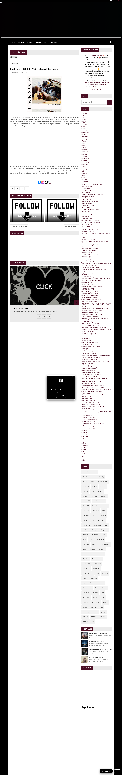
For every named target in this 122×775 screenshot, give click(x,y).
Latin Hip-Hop (100, 539)
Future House (86, 525)
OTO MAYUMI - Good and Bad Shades (91, 222)
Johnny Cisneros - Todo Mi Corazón (91, 299)
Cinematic (103, 496)
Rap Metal (105, 573)
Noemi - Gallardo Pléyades (88, 368)
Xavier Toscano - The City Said (89, 201)
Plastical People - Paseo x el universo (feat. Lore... (95, 308)
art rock (85, 607)
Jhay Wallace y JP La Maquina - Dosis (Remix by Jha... (96, 278)
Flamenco (85, 520)
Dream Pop (86, 515)
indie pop (85, 616)
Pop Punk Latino (96, 559)
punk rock (85, 621)
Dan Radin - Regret (86, 252)
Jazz (84, 539)
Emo (94, 515)
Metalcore (92, 549)
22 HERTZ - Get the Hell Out (88, 250)
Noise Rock (86, 554)
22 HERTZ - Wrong (86, 275)
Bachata (85, 491)
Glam (105, 525)
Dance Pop (95, 506)
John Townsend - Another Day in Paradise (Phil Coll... (96, 303)
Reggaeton (94, 578)
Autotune (102, 486)
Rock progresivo (87, 588)
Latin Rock (86, 544)
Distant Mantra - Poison (88, 284)
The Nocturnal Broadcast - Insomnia (91, 209)
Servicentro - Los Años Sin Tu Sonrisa (91, 286)
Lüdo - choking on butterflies (89, 353)
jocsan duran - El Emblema (88, 262)
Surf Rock (95, 597)
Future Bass (101, 520)
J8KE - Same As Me (86, 397)
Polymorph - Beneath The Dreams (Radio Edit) (94, 378)
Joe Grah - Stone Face (87, 215)
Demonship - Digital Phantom (89, 312)
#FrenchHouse (93, 85)
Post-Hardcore (87, 563)
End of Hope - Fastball (87, 205)
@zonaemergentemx (95, 55)
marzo (84, 125)
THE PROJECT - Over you (88, 277)
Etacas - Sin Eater (86, 237)
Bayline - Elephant (86, 192)
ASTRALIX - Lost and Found (89, 228)
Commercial (86, 501)
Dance (102, 501)
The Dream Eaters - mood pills (89, 376)
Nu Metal (95, 554)
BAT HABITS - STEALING (88, 428)
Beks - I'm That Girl (86, 186)
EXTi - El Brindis (85, 207)
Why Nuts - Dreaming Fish (88, 273)
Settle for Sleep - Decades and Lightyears (92, 391)
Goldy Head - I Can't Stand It (89, 301)
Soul (102, 592)
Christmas (94, 496)
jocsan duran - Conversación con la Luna (92, 423)
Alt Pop (92, 481)
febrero (84, 126)
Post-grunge (86, 568)
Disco (103, 510)
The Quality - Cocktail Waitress (89, 350)
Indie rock (85, 534)
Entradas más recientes (20, 226)
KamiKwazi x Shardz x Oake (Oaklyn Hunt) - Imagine (95, 361)
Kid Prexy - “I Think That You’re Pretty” (91, 310)
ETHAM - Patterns (86, 307)
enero (84, 128)
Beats (92, 491)
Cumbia (95, 501)
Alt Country (101, 477)
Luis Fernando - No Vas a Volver (90, 267)
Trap (103, 597)
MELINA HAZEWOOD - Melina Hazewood (92, 385)
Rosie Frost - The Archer (88, 258)
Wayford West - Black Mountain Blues (91, 357)
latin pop (93, 616)
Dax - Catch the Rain (87, 363)
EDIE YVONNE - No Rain (87, 218)
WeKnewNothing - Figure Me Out (90, 292)
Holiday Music (103, 530)
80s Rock (85, 472)
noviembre (85, 134)
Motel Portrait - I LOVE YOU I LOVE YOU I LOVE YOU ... (96, 305)
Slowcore (95, 592)
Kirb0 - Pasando (85, 216)
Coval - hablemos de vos (88, 370)
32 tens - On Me (85, 188)
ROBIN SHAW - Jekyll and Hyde (90, 239)
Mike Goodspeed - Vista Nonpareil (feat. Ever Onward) (96, 389)
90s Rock (94, 472)
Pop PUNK (86, 559)
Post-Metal (97, 563)
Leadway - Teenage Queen (88, 352)
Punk (97, 573)
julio (83, 117)
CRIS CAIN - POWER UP (87, 231)
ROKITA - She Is (85, 226)
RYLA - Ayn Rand (86, 260)
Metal (84, 549)
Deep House (95, 510)
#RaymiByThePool (103, 82)
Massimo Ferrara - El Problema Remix (91, 246)
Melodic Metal (105, 544)
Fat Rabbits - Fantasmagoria (89, 359)
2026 (84, 113)
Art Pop (94, 486)
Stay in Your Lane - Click (20, 308)
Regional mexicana (88, 583)
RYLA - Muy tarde (86, 190)
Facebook (21, 42)
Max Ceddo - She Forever (96, 641)
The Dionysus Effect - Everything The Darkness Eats (95, 355)
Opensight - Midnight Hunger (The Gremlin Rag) (94, 318)
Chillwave (85, 496)
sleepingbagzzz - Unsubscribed (90, 293)
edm (102, 607)
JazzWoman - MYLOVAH (88, 196)
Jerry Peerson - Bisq (86, 344)
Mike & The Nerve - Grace (88, 331)
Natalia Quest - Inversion (88, 337)
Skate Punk (86, 592)
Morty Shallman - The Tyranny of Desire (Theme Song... (96, 329)
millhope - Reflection (87, 200)
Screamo (104, 588)
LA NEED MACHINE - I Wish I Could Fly (91, 323)
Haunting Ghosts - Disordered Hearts (91, 280)
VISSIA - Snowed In (86, 408)
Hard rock (85, 530)
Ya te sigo (117, 771)
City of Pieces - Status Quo (88, 282)
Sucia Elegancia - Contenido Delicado (100, 649)
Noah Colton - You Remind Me (89, 248)
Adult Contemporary (88, 477)
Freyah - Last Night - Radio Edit (90, 316)
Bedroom (100, 491)
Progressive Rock (88, 573)
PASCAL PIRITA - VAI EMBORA (89, 290)
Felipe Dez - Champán (87, 425)
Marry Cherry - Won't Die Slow (89, 213)
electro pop (15, 63)
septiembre (85, 138)
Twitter (38, 42)
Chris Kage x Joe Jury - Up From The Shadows (94, 395)
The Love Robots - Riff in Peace (90, 254)
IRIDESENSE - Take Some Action (90, 230)
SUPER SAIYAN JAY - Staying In (90, 402)
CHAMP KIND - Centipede (88, 400)
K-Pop (90, 539)
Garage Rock (97, 525)
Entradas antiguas (70, 226)
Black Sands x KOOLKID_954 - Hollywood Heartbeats (96, 263)
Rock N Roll (100, 583)
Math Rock (95, 544)
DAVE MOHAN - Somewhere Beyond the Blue (93, 327)
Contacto (54, 42)
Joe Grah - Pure (85, 211)
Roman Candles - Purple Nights (90, 367)
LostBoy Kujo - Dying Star (88, 417)
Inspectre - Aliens (86, 320)
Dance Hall (86, 506)
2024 (84, 155)
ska (93, 621)
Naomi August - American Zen (98, 633)
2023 (84, 179)
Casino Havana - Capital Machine (90, 245)
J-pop (103, 534)
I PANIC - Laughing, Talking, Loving (91, 325)
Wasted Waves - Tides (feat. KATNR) (91, 374)
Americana (86, 486)
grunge (103, 612)
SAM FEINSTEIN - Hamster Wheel (90, 404)
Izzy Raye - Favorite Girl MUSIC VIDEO (91, 410)
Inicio (13, 42)
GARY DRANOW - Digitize (88, 322)
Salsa (96, 588)
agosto (84, 115)
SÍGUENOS (61, 395)
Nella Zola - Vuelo (86, 256)
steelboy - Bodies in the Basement (90, 419)
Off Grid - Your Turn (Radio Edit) (90, 295)
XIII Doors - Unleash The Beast (89, 297)
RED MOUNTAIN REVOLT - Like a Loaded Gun (93, 387)
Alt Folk (85, 481)
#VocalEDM (102, 85)
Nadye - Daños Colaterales (88, 335)
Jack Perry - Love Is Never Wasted (90, 346)
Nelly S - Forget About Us (88, 365)
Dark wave (86, 510)
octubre (84, 136)
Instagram (30, 42)
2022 (83, 444)
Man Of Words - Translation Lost (90, 198)
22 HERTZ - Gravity (86, 224)
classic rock (94, 607)
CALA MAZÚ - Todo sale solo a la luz (91, 220)
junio (84, 119)
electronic (95, 612)
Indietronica (95, 534)
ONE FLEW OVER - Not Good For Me (91, 382)
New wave (101, 549)
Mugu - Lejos (85, 348)
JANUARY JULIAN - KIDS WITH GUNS (91, 185)
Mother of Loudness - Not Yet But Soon (92, 194)
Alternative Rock (102, 481)
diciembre (85, 132)
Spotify (46, 42)
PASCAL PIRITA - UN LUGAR (89, 288)
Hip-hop (94, 530)
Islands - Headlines (86, 415)
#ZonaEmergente (91, 82)
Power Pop (96, 568)
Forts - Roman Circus (87, 398)
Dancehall (104, 506)
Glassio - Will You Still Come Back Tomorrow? (93, 406)
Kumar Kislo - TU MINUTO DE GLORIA (91, 314)
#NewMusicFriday (91, 87)
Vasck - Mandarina (86, 203)
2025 (84, 130)
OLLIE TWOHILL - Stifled (88, 383)
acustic (105, 602)
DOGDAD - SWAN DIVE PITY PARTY (91, 380)
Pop (102, 554)
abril (83, 123)
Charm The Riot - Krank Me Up (89, 342)
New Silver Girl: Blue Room (97, 657)
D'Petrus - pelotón (86, 393)
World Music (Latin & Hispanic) (91, 602)
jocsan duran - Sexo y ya (88, 421)
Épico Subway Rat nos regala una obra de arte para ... (96, 183)
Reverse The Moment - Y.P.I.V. (89, 265)
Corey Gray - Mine (86, 338)
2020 (83, 457)
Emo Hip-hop (102, 515)
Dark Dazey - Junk (86, 340)
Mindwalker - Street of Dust (88, 333)
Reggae (85, 578)
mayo (84, 121)
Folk (93, 520)
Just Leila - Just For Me (87, 427)
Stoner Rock (86, 597)
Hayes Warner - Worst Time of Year (91, 372)
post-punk (102, 616)
